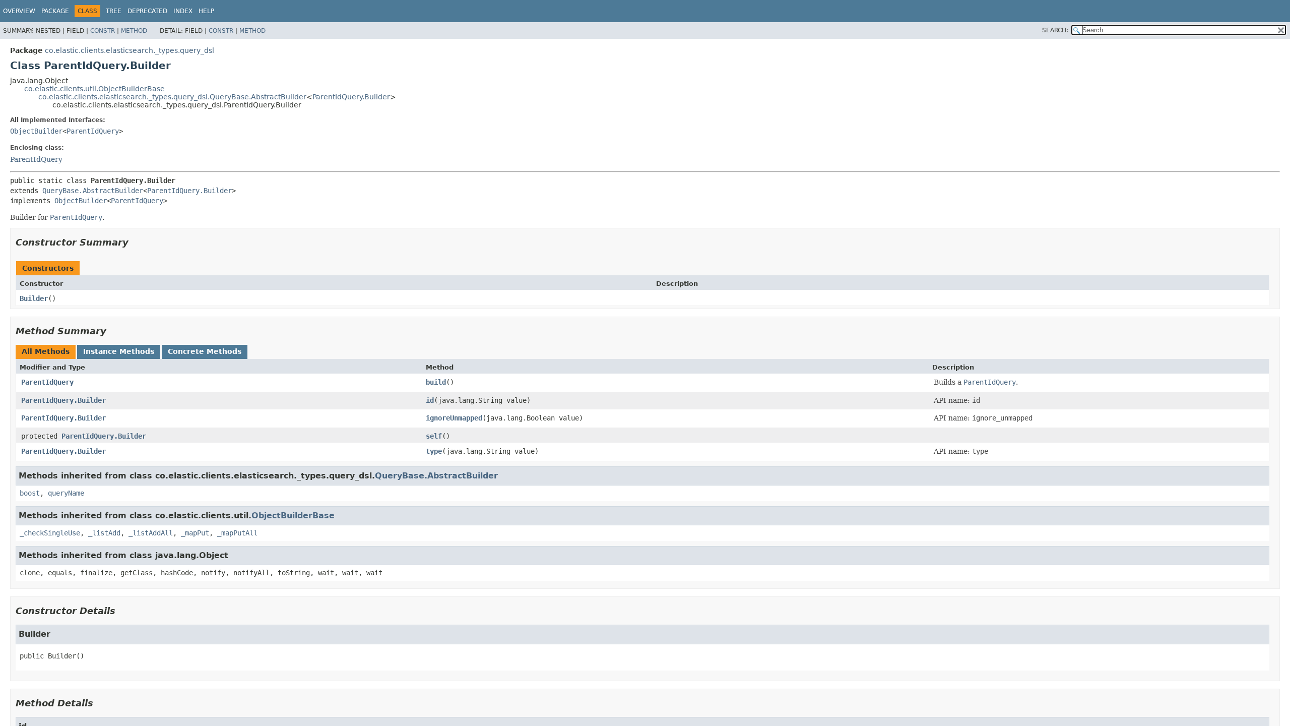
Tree (113, 11)
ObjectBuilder (36, 131)
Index (182, 11)
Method (134, 30)
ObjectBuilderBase (293, 515)
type (434, 451)
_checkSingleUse (50, 533)
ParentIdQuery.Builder (351, 97)
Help (206, 11)
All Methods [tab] (46, 351)
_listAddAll (150, 533)
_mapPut (195, 533)
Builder (34, 298)
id (430, 400)
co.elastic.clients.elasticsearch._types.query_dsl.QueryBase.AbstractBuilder (172, 97)
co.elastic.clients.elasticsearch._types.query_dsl (129, 50)
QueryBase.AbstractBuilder (92, 191)
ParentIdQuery (93, 131)
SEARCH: (1055, 30)
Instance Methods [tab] (118, 351)
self (434, 436)
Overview (19, 11)
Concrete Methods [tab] (204, 351)
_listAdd (104, 533)
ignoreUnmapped (454, 418)
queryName (66, 493)
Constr (102, 30)
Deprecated (147, 11)
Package (55, 11)
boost (30, 493)
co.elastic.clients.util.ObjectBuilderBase (94, 89)
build (436, 382)
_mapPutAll (237, 533)
